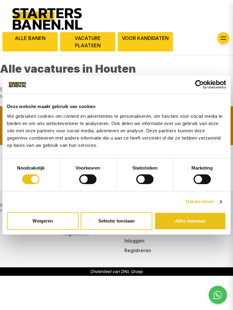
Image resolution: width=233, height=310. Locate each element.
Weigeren (42, 220)
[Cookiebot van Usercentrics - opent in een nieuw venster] (199, 84)
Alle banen (30, 38)
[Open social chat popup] (218, 295)
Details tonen (200, 201)
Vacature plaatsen (88, 41)
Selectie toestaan (116, 220)
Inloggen (134, 241)
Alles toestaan (190, 220)
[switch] (87, 179)
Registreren (137, 250)
